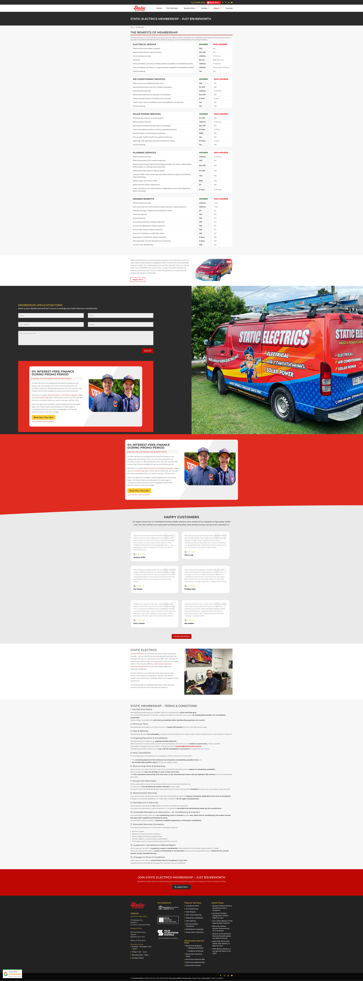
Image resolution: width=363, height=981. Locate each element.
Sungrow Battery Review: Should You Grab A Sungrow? (222, 908)
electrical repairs (54, 395)
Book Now (214, 2)
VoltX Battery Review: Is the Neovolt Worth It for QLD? (222, 951)
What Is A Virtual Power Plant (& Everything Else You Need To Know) (222, 936)
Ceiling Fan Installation (194, 918)
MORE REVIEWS (181, 636)
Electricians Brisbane (194, 946)
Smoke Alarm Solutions (195, 932)
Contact (229, 8)
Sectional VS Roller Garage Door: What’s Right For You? (220, 915)
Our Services (171, 8)
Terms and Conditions (175, 978)
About (216, 8)
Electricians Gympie (193, 965)
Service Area (189, 8)
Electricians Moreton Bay (195, 959)
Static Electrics (138, 654)
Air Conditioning (192, 909)
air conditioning (42, 397)
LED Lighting (191, 921)
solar (50, 397)
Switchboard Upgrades (194, 929)
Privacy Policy (187, 978)
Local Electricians (192, 906)
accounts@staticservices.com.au (188, 746)
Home (159, 8)
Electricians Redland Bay (195, 962)
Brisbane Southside (195, 951)
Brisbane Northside (195, 948)
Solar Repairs (191, 912)
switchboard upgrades (69, 395)
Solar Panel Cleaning (194, 915)
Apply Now (138, 279)
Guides (204, 8)
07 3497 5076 (199, 2)
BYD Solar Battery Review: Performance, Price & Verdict (221, 928)
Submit (147, 351)
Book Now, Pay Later (43, 417)
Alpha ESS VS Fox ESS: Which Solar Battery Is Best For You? (221, 943)
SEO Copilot (206, 978)
